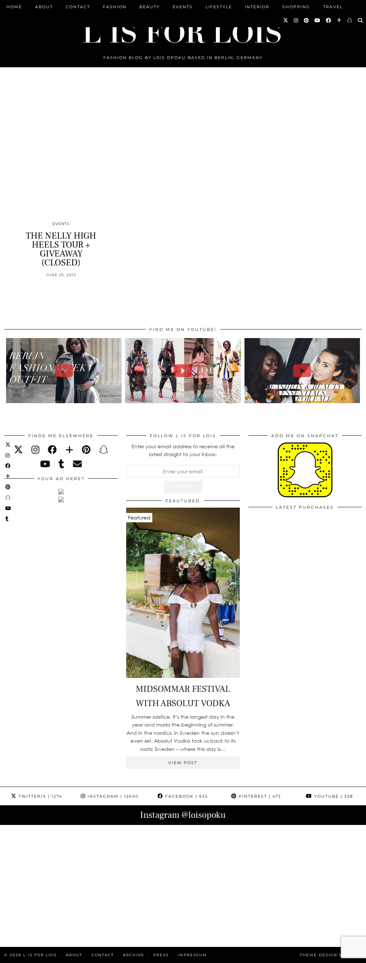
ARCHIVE (133, 955)
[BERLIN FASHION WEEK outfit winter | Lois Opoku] (64, 370)
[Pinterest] (307, 20)
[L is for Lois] (183, 30)
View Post (182, 762)
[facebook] (52, 449)
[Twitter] (286, 20)
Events (183, 6)
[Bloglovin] (339, 20)
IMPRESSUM (192, 955)
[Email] (77, 463)
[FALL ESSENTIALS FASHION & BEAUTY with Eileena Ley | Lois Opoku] (302, 370)
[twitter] (18, 449)
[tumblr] (61, 463)
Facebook (185, 796)
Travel (333, 6)
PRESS (161, 955)
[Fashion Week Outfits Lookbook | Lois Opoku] (183, 370)
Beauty (149, 6)
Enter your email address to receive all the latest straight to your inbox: (183, 450)
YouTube (332, 796)
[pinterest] (86, 449)
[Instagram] (296, 20)
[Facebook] (329, 20)
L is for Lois (40, 955)
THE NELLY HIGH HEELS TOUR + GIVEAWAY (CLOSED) (61, 249)
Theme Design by (331, 955)
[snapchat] (103, 449)
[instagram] (35, 449)
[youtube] (45, 463)
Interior (257, 6)
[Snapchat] (350, 20)
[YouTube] (318, 20)
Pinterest (259, 796)
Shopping (296, 6)
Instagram (112, 796)
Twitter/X (39, 796)
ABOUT (44, 6)
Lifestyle (219, 6)
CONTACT (78, 6)
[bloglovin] (69, 449)
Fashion (115, 6)
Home (14, 6)
